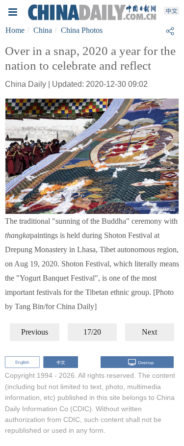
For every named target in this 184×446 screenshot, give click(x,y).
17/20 (92, 332)
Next (149, 332)
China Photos (82, 30)
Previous (34, 332)
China (42, 30)
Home (15, 30)
